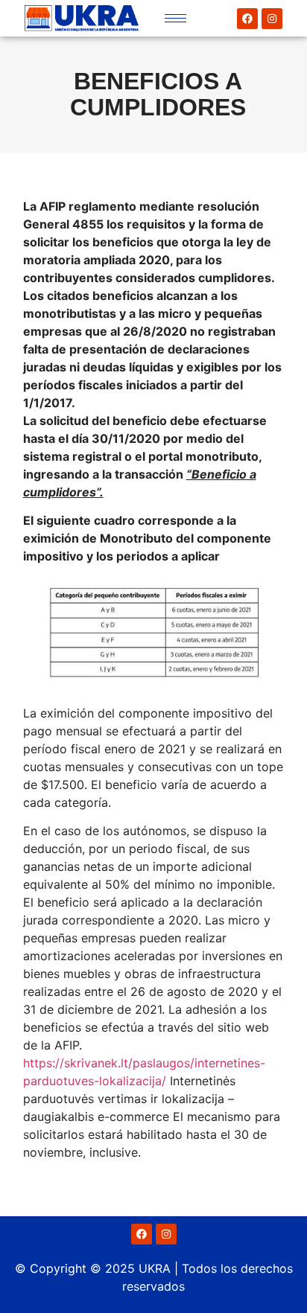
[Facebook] (247, 18)
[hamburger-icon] (175, 18)
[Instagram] (272, 18)
